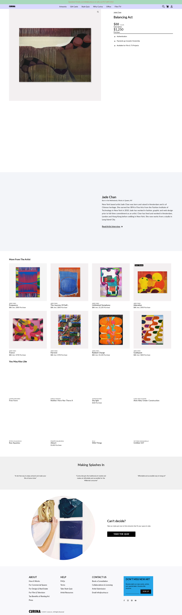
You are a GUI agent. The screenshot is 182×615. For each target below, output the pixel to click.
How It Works (34, 581)
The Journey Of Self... (60, 305)
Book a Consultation (100, 581)
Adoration (138, 305)
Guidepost (138, 353)
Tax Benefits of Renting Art (39, 596)
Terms (62, 585)
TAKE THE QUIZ (121, 534)
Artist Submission (99, 589)
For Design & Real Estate (38, 589)
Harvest (54, 353)
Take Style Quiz (66, 589)
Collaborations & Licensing (102, 585)
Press (31, 600)
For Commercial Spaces (38, 585)
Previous (11, 55)
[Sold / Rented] (152, 282)
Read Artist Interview (111, 227)
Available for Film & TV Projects (128, 45)
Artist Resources (66, 593)
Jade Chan (117, 12)
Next (99, 55)
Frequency (13, 305)
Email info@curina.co (100, 593)
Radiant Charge (98, 353)
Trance (12, 353)
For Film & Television (37, 593)
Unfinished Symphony (101, 305)
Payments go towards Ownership (128, 41)
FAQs (62, 581)
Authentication (122, 36)
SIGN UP (146, 591)
